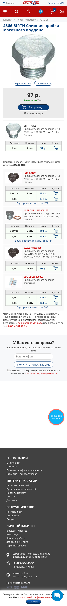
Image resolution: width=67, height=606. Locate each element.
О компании (13, 462)
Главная (7, 19)
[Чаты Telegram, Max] (57, 595)
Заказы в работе (16, 538)
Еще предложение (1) (33, 203)
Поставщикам (14, 511)
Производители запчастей (21, 489)
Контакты (12, 466)
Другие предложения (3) (33, 240)
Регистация (13, 534)
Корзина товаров (16, 545)
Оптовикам (13, 515)
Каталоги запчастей (18, 485)
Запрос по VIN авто (17, 541)
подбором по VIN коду (30, 322)
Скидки (10, 519)
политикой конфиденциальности (41, 373)
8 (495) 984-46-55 (23, 563)
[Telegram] (41, 12)
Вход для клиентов (17, 530)
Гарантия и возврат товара (22, 473)
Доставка (12, 500)
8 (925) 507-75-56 (23, 567)
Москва (10, 3)
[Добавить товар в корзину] (56, 148)
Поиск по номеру (16, 492)
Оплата (11, 496)
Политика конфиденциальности (24, 470)
